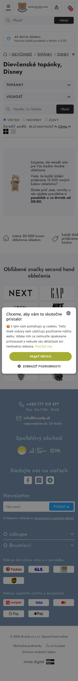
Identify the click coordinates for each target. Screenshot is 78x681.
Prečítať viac (44, 346)
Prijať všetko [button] (40, 356)
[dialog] (39, 340)
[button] (39, 366)
